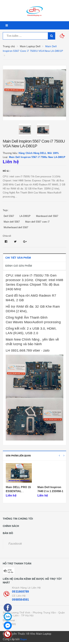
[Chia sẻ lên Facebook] (6, 241)
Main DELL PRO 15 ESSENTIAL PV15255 (18, 491)
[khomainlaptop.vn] (34, 10)
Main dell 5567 (12, 221)
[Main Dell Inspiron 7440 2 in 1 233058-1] (50, 473)
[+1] (25, 241)
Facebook (15, 543)
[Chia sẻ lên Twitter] (16, 241)
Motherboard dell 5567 (16, 227)
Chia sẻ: (7, 236)
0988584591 (20, 599)
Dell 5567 (9, 216)
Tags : (6, 210)
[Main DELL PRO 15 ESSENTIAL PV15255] (19, 473)
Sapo (23, 639)
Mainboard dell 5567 (47, 216)
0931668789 (20, 591)
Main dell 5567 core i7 (37, 221)
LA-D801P (25, 216)
